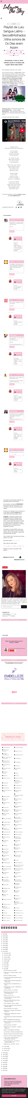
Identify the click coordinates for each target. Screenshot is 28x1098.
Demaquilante (19, 754)
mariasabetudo (12, 454)
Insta (15, 228)
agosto (5, 961)
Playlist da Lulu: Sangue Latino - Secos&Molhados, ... (11, 992)
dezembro (6, 953)
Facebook (6, 546)
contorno (6, 787)
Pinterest (17, 546)
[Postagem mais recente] (8, 558)
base (17, 773)
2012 (4, 1060)
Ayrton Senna (19, 747)
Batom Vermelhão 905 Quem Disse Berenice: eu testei (12, 1001)
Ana (11, 374)
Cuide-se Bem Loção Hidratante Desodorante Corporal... (11, 1038)
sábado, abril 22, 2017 (19, 219)
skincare (6, 884)
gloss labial (7, 822)
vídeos (11, 55)
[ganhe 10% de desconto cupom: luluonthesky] (14, 684)
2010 (4, 1064)
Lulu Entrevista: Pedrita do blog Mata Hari (13, 1031)
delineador (7, 796)
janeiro (5, 1050)
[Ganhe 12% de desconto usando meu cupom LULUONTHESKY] (14, 697)
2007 (4, 1070)
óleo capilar (7, 917)
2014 (4, 1056)
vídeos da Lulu (19, 912)
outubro (6, 957)
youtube (16, 55)
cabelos (6, 783)
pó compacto (19, 862)
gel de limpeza (7, 818)
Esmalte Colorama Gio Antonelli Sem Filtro (13, 1033)
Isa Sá (11, 300)
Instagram (11, 546)
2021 (4, 943)
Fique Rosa (12, 271)
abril (5, 968)
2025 (4, 936)
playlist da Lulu (15, 52)
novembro (6, 955)
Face (13, 228)
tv (4, 910)
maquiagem (7, 834)
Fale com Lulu (15, 540)
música (14, 50)
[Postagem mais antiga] (19, 560)
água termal (19, 915)
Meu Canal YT (17, 271)
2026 (4, 934)
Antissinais (7, 747)
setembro (6, 959)
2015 (4, 1054)
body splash (7, 778)
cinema (5, 785)
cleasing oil (19, 785)
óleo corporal (19, 917)
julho (5, 963)
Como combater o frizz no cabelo (11, 1003)
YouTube (22, 546)
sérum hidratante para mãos (18, 903)
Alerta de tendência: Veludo (10, 975)
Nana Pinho (12, 219)
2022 (4, 941)
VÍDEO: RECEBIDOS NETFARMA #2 (12, 1019)
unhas (5, 912)
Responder (12, 231)
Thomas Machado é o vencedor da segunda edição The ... (12, 1041)
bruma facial (19, 778)
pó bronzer (7, 862)
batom (5, 775)
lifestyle (7, 50)
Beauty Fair (19, 751)
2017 (4, 951)
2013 (4, 1058)
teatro (17, 908)
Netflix (18, 765)
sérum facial (7, 904)
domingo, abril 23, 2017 (19, 449)
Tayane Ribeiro (13, 411)
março (5, 1046)
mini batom (18, 834)
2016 (4, 1052)
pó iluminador (7, 866)
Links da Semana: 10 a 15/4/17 (11, 1008)
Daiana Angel (13, 335)
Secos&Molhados (8, 53)
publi (17, 860)
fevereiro (6, 1048)
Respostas (11, 234)
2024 (4, 937)
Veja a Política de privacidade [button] (8, 1092)
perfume (6, 849)
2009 (4, 1066)
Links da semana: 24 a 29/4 (10, 970)
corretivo (18, 787)
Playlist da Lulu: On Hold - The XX (11, 1044)
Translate (13, 616)
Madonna (18, 762)
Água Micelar (7, 915)
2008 (4, 1068)
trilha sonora (19, 53)
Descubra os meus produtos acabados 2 (13, 1035)
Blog (11, 228)
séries (17, 895)
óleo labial (7, 920)
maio (5, 966)
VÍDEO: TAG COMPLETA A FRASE (11, 1030)
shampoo (6, 877)
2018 (4, 949)
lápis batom (7, 832)
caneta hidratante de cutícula (18, 782)
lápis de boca (19, 832)
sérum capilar (7, 899)
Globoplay (18, 758)
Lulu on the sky (18, 237)
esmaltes (6, 807)
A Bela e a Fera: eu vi (8, 995)
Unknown (12, 261)
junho (5, 964)
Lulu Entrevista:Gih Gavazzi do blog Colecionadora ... (12, 997)
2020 (4, 945)
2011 (4, 1062)
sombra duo (7, 888)
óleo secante (19, 920)
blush (17, 775)
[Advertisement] (14, 719)
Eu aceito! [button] (14, 1095)
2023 (4, 939)
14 (19, 202)
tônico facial (19, 910)
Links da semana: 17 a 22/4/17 (11, 990)
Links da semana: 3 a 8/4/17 (10, 1024)
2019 (4, 947)
